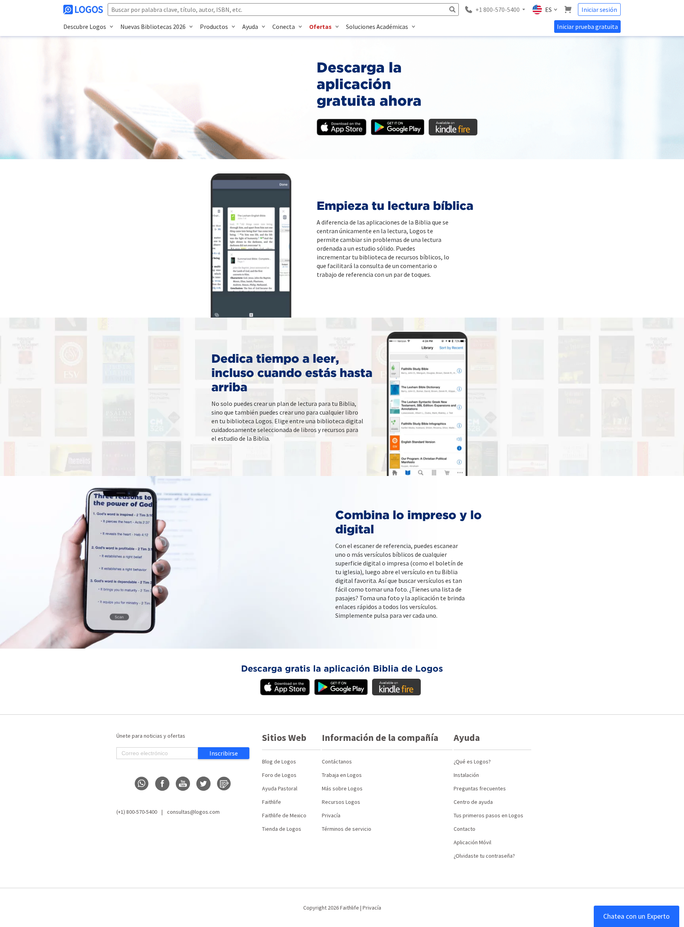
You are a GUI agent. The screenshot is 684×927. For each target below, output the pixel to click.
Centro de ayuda (473, 801)
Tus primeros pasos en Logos (488, 815)
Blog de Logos (279, 761)
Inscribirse (223, 753)
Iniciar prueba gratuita (587, 26)
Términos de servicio (346, 828)
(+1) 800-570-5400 (136, 811)
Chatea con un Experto (636, 916)
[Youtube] (183, 784)
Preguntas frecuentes (480, 788)
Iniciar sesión (599, 9)
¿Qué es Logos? (472, 761)
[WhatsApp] (142, 784)
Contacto (464, 828)
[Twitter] (203, 784)
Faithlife (271, 801)
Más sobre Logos (342, 788)
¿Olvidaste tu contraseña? (484, 855)
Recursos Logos (341, 801)
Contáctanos (337, 761)
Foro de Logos (279, 775)
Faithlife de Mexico (284, 815)
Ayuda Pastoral (279, 788)
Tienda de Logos (281, 828)
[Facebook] (162, 784)
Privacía (331, 815)
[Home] (84, 9)
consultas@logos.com (193, 811)
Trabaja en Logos (342, 775)
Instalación (466, 775)
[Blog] (224, 784)
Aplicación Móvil (472, 842)
